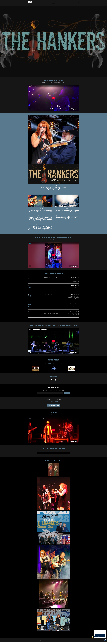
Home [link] (53, 2)
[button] (76, 2)
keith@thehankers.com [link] (53, 401)
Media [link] (71, 2)
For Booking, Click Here (53, 405)
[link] (30, 2)
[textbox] (50, 393)
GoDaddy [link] (77, 640)
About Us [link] (67, 2)
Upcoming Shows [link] (60, 2)
